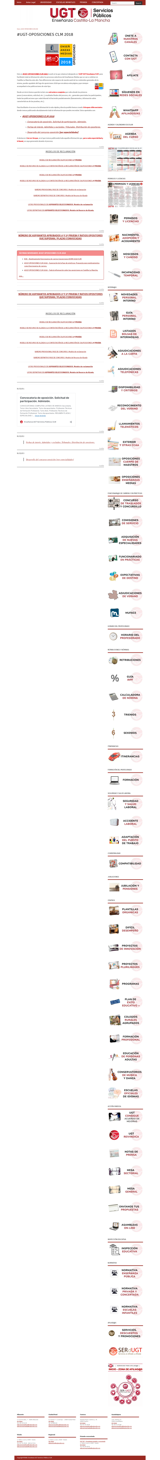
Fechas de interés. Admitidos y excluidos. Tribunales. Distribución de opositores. (64, 127)
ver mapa (19, 1421)
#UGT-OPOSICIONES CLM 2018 (38, 116)
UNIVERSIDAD (46, 2)
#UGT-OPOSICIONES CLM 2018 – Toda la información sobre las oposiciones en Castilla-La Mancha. (61, 270)
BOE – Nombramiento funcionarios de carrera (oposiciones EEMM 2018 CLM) (53, 259)
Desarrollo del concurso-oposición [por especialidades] (50, 459)
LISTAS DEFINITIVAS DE (60, 210)
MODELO (42, 322)
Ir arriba (101, 147)
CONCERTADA (97, 2)
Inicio (19, 2)
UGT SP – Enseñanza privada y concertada (92, 1441)
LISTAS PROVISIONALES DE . (60, 204)
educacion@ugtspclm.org (56, 1443)
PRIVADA (83, 2)
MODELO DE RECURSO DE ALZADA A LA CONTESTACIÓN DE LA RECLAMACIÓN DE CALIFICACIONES (60, 166)
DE (47, 322)
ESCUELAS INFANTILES (65, 2)
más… (21, 276)
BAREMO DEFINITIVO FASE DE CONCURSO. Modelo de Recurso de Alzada (60, 196)
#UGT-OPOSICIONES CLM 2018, (35, 74)
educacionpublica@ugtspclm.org (27, 1425)
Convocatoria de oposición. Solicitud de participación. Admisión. (56, 121)
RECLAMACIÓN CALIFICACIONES (65, 322)
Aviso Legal (30, 2)
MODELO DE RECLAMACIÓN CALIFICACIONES (60, 160)
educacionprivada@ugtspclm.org (27, 1426)
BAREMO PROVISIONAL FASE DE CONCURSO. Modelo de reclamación (60, 190)
